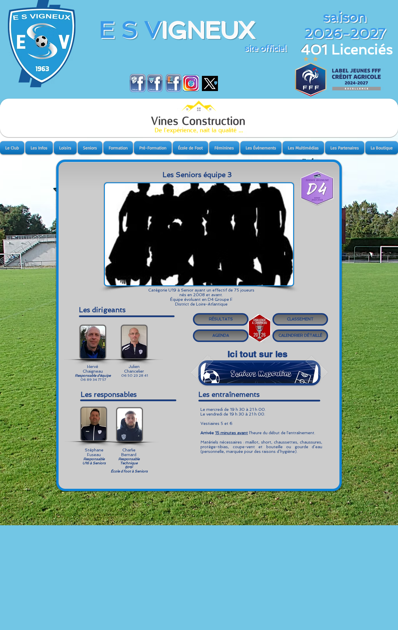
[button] (12, 147)
